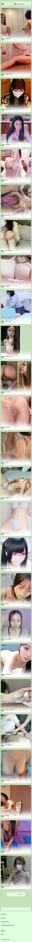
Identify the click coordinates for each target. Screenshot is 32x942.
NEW (3, 931)
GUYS (3, 918)
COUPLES (5, 922)
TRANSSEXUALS (7, 925)
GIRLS (3, 914)
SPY (2, 934)
